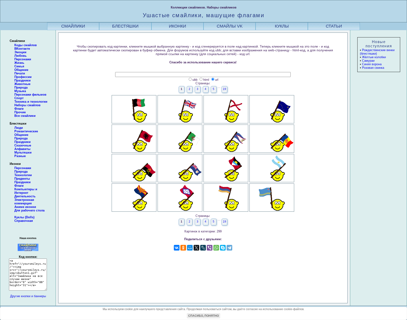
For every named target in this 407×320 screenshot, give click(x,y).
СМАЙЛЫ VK (230, 26)
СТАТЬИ (334, 26)
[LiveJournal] (203, 248)
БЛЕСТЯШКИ (125, 26)
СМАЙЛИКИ (73, 26)
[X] (196, 248)
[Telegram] (229, 248)
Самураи (368, 60)
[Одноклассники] (183, 248)
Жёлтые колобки (374, 57)
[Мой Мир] (190, 248)
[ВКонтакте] (176, 248)
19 (224, 89)
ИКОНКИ (177, 26)
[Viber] (209, 248)
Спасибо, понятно (203, 315)
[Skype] (223, 248)
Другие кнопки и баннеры (28, 296)
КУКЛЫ (282, 26)
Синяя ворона (372, 64)
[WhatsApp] (216, 248)
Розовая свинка (373, 67)
